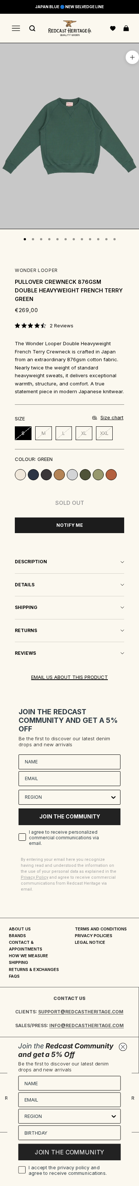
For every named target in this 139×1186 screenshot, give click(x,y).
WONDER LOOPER (36, 270)
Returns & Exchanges (34, 969)
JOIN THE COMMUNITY (69, 816)
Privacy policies (93, 935)
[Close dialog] (123, 1047)
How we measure (28, 955)
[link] (44, 325)
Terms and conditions (101, 929)
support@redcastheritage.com (80, 1011)
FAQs (14, 976)
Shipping (18, 962)
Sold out (69, 503)
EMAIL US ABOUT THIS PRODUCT (69, 677)
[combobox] (67, 797)
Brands (17, 935)
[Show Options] (113, 797)
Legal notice (90, 942)
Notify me (69, 525)
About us (20, 929)
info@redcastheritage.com (86, 1025)
